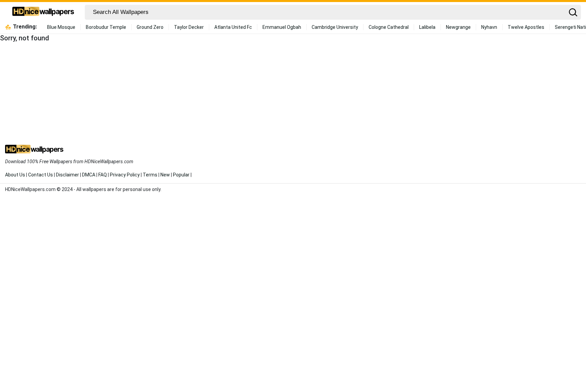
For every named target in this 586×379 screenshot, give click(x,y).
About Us (15, 174)
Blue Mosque (61, 27)
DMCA (88, 174)
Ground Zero (150, 27)
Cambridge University (335, 27)
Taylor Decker (189, 27)
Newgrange (458, 27)
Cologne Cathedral (389, 27)
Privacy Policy (125, 174)
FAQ (102, 174)
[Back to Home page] (43, 12)
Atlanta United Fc (233, 27)
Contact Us (40, 174)
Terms (150, 174)
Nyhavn (489, 27)
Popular (181, 174)
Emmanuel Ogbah (281, 27)
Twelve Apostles (526, 27)
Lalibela (427, 27)
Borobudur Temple (106, 27)
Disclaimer (67, 174)
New (165, 174)
